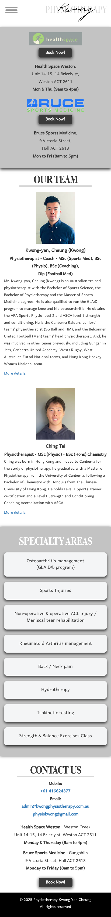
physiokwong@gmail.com (55, 814)
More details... (16, 373)
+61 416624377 (55, 791)
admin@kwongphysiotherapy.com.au (55, 806)
